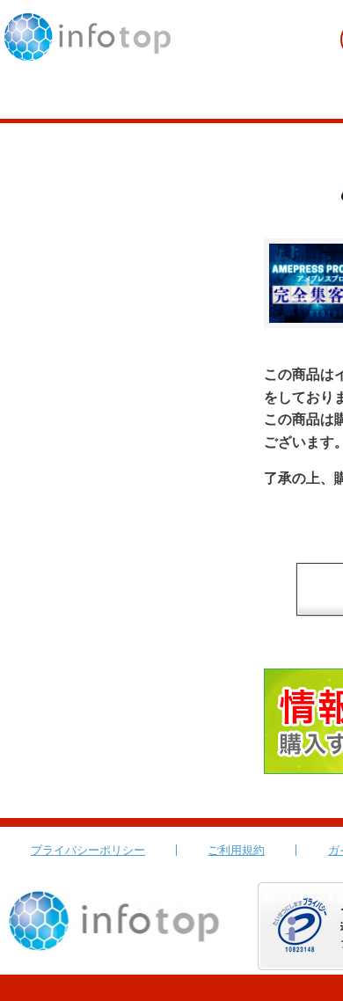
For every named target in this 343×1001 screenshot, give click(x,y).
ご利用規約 (236, 850)
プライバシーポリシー (88, 850)
